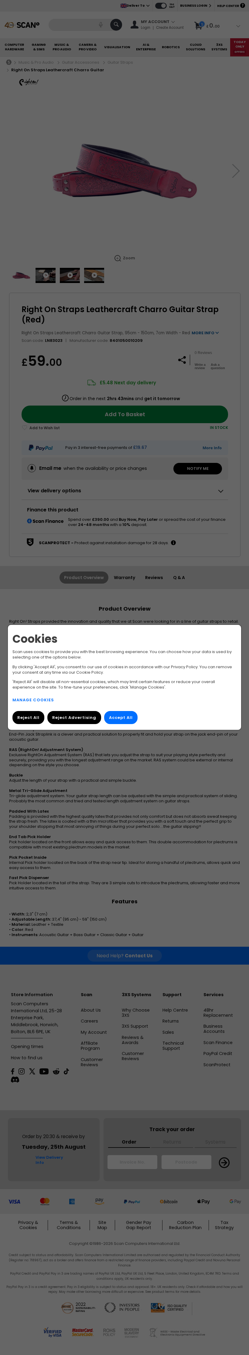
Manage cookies (33, 700)
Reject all (28, 718)
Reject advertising (74, 718)
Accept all (121, 718)
